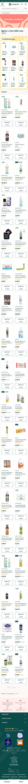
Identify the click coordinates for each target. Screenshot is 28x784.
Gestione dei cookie (21, 774)
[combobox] (14, 8)
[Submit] (25, 8)
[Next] (18, 687)
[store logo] (14, 6)
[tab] (14, 714)
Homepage (3, 693)
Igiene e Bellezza (6, 13)
